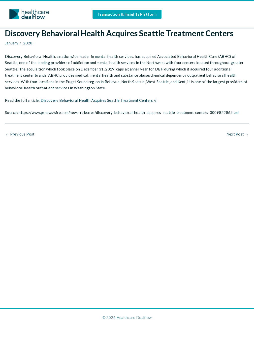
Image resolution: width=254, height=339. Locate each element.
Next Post (237, 134)
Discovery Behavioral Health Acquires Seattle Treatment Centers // (99, 100)
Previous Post (20, 134)
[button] (127, 14)
